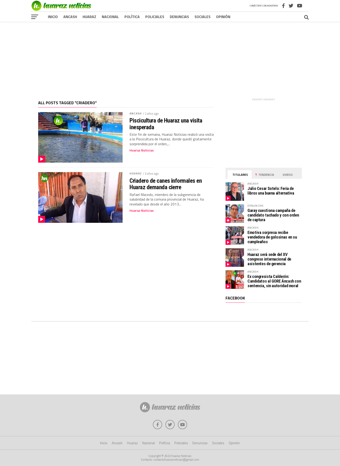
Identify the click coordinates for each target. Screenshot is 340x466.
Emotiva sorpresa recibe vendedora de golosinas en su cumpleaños (272, 237)
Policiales (154, 16)
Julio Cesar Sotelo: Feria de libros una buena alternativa (270, 190)
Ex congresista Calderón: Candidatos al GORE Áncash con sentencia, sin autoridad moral (274, 281)
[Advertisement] (170, 57)
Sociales (202, 16)
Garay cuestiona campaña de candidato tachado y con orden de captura (273, 215)
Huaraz (89, 16)
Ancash (70, 16)
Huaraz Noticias (142, 150)
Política (132, 16)
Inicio (53, 16)
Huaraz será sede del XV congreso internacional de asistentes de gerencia (269, 259)
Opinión (223, 16)
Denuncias (179, 16)
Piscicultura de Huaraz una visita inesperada (166, 123)
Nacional (110, 16)
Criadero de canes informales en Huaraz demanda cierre (166, 183)
